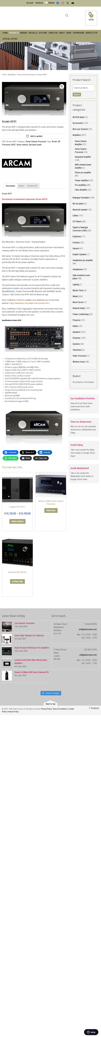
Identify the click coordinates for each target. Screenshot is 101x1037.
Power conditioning (81, 314)
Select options (17, 521)
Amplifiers (12, 74)
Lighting (76, 284)
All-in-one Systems (80, 129)
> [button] (98, 55)
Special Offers (10, 39)
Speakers (76, 332)
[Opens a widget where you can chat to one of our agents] (91, 1032)
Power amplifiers (82, 180)
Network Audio (79, 308)
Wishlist (51, 3)
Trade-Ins (53, 33)
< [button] (3, 55)
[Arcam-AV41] (34, 99)
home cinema (22, 144)
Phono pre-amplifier (83, 172)
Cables (75, 215)
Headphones (78, 269)
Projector (77, 320)
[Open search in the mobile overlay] (66, 15)
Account (30, 3)
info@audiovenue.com (88, 629)
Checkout (39, 3)
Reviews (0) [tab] (32, 186)
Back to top (50, 704)
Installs (33, 33)
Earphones (77, 236)
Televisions (77, 350)
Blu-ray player (78, 203)
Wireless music (79, 361)
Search (77, 94)
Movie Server (78, 302)
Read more (50, 510)
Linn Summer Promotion (24, 623)
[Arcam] (17, 163)
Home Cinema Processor (26, 74)
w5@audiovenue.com (88, 655)
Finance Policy (13, 712)
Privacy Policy (46, 709)
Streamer (76, 338)
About (62, 33)
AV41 (13, 144)
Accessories (78, 123)
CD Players (77, 221)
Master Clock (78, 290)
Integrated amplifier (83, 157)
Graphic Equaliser (80, 254)
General (76, 248)
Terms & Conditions (60, 709)
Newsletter (91, 33)
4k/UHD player (79, 117)
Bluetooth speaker (80, 209)
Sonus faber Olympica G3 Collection (29, 635)
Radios (75, 326)
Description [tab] (10, 186)
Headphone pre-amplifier (83, 260)
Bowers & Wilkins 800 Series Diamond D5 (31, 672)
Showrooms (78, 33)
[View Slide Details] (50, 56)
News (68, 33)
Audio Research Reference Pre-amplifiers (31, 648)
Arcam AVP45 (41, 199)
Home (5, 33)
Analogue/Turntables (81, 197)
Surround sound (35, 144)
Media (75, 296)
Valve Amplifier (81, 190)
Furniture (76, 242)
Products (14, 33)
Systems (43, 33)
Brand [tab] (21, 186)
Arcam (54, 141)
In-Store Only (17, 581)
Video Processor (80, 356)
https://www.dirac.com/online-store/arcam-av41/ (29, 303)
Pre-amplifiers (81, 185)
